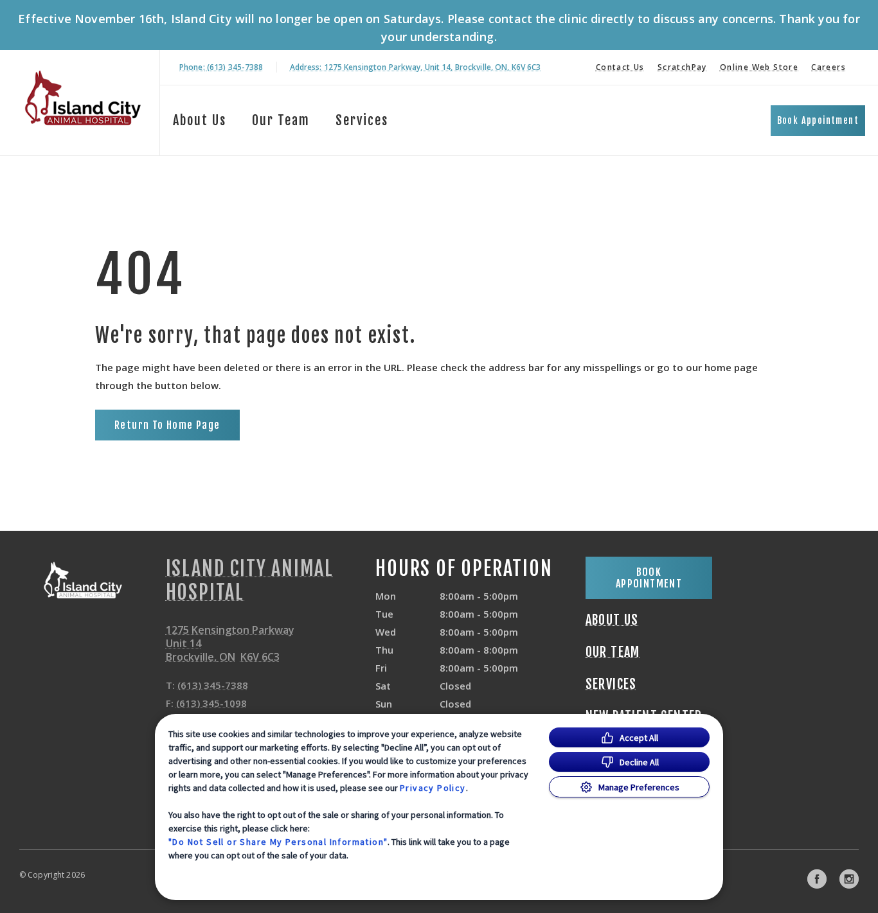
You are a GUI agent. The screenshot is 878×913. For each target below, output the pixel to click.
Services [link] (362, 120)
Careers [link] (828, 67)
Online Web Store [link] (759, 67)
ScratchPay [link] (682, 67)
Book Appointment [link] (818, 120)
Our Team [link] (281, 120)
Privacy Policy (433, 788)
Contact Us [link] (620, 67)
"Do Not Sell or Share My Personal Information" (278, 842)
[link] (83, 100)
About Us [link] (199, 120)
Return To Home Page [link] (167, 425)
